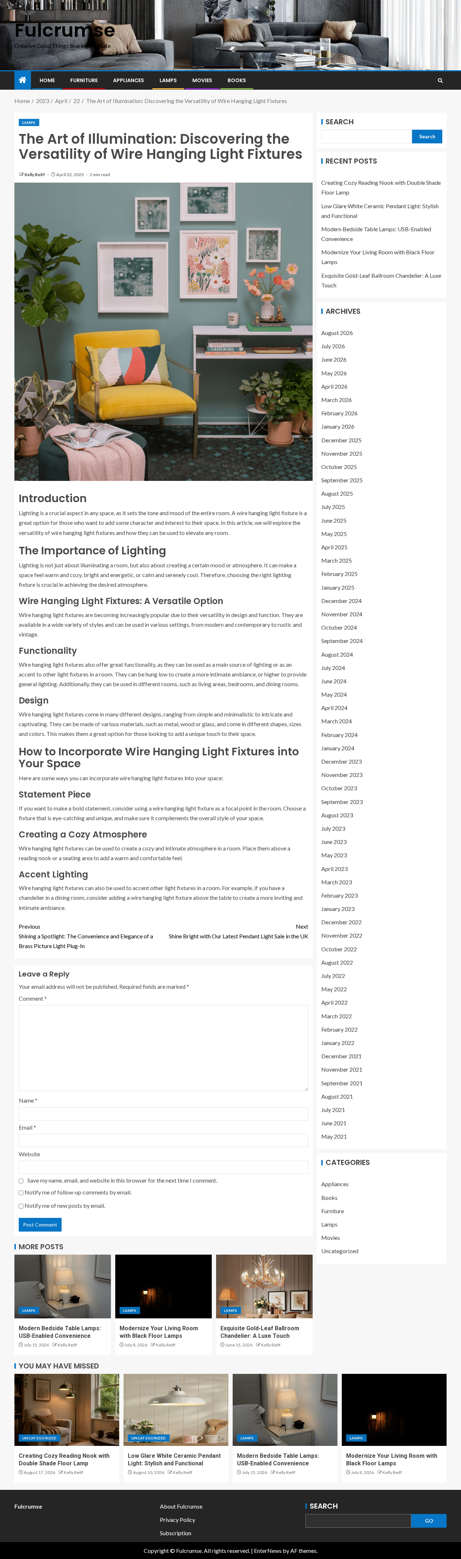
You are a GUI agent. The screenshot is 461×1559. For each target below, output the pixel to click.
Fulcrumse (64, 30)
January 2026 (337, 426)
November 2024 (341, 614)
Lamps (168, 80)
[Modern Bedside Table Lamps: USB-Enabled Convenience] (62, 1286)
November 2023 (341, 774)
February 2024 (339, 734)
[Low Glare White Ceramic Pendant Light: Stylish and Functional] (176, 1410)
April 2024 (334, 707)
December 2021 (341, 1056)
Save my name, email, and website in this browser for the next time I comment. (122, 1180)
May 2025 (334, 533)
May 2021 (334, 1136)
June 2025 (333, 520)
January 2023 (337, 908)
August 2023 (337, 815)
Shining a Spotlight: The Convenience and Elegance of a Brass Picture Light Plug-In (86, 936)
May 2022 (334, 989)
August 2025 (337, 493)
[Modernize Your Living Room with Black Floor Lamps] (163, 1286)
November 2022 (341, 935)
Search (340, 121)
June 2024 (333, 681)
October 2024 (339, 627)
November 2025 (341, 453)
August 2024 (337, 654)
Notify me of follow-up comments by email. (77, 1192)
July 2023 (333, 828)
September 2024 (342, 640)
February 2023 (339, 895)
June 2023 (333, 841)
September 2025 (342, 480)
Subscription (175, 1532)
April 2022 (334, 1002)
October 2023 (339, 788)
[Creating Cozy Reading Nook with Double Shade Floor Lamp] (66, 1410)
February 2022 (339, 1029)
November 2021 (341, 1069)
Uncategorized (339, 1250)
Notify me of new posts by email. (64, 1205)
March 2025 (336, 560)
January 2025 (337, 587)
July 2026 (333, 346)
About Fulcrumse (181, 1506)
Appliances (128, 80)
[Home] (23, 80)
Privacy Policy (177, 1519)
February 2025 (339, 573)
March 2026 (336, 399)
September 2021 (342, 1083)
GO (429, 1521)
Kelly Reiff (35, 174)
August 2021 (337, 1096)
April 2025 (334, 547)
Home (47, 80)
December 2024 (341, 600)
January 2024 (337, 748)
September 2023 (342, 801)
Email (27, 1127)
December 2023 (341, 761)
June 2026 (333, 359)
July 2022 (333, 975)
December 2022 (341, 922)
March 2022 (336, 1016)
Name (28, 1100)
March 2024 (336, 721)
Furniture (84, 80)
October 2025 (339, 466)
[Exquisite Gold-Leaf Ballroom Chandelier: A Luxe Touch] (264, 1286)
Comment (33, 998)
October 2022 (339, 949)
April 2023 (334, 868)
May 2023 (334, 855)
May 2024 (334, 694)
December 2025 (341, 440)
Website (29, 1154)
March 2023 (336, 882)
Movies (202, 80)
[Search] (440, 80)
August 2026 (337, 332)
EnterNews (268, 1550)
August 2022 (337, 962)
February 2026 (339, 413)
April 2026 (334, 386)
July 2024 (333, 667)
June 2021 (333, 1123)
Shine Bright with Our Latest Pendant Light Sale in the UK (238, 931)
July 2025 (333, 507)
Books (237, 80)
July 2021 (333, 1109)
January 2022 (337, 1042)
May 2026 (334, 373)
